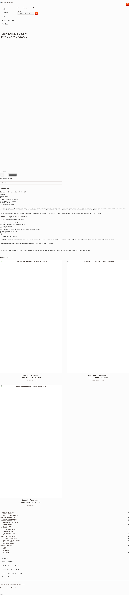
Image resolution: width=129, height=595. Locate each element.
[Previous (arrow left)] (0, 594)
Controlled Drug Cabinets (10, 519)
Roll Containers (7, 535)
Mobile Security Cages (9, 533)
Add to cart (12, 175)
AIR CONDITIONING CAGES (10, 522)
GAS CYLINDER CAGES (7, 512)
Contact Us (5, 577)
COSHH (5, 549)
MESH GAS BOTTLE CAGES (10, 515)
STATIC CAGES (7, 526)
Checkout (5, 24)
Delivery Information (9, 20)
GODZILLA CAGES (8, 514)
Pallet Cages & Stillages (9, 542)
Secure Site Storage (8, 543)
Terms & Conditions (5, 587)
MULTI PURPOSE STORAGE (8, 536)
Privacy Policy (15, 587)
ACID (4, 547)
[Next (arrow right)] (2, 594)
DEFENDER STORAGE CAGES (11, 540)
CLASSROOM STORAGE (9, 529)
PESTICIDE (6, 552)
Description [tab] (5, 183)
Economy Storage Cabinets (10, 538)
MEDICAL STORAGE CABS (8, 517)
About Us (5, 13)
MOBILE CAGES (5, 528)
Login (4, 9)
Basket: (19, 11)
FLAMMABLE (6, 550)
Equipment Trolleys (8, 531)
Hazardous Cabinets (6, 545)
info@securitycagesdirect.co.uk (25, 7)
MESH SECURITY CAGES (8, 521)
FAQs (4, 16)
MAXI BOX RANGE (8, 524)
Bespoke (5, 558)
